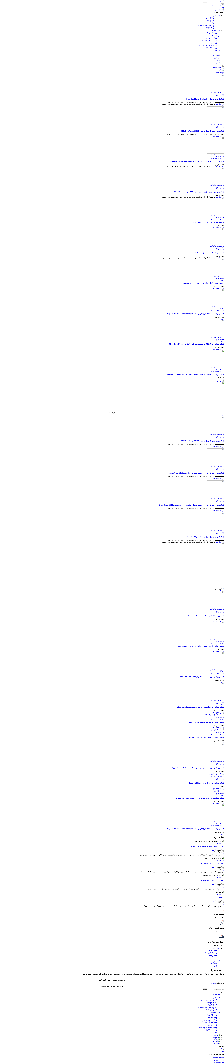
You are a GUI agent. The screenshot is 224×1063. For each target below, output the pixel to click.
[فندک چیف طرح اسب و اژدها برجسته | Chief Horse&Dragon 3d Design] (215, 183)
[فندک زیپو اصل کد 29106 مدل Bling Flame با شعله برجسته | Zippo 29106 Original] (215, 366)
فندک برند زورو (212, 953)
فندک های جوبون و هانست (209, 47)
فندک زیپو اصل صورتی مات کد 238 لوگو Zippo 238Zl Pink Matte (201, 677)
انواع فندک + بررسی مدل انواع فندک (211, 880)
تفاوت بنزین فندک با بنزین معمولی (212, 863)
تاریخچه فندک (219, 897)
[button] (218, 136)
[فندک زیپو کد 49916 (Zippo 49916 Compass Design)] (215, 607)
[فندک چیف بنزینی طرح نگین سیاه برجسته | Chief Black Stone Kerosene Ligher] (215, 153)
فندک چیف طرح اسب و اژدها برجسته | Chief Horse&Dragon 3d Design (199, 192)
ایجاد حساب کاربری (218, 1057)
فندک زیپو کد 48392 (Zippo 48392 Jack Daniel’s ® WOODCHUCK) (200, 798)
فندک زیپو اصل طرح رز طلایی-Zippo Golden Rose (206, 722)
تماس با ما (214, 961)
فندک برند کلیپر (212, 955)
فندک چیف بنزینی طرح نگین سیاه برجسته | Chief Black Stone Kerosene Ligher (196, 161)
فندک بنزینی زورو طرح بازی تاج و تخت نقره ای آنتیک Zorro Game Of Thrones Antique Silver (191, 505)
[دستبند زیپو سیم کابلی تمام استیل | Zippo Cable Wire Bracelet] (215, 275)
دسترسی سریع (216, 948)
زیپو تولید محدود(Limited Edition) (207, 25)
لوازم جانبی (213, 956)
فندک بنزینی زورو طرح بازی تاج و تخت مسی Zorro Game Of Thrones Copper (196, 473)
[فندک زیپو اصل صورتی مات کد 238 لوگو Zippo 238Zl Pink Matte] (215, 668)
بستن (222, 1047)
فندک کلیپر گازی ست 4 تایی (209, 40)
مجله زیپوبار (220, 843)
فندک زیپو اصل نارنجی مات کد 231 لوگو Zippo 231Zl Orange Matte (200, 646)
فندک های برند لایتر (211, 48)
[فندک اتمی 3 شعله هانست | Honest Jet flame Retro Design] (215, 244)
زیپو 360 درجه (213, 23)
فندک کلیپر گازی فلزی (210, 38)
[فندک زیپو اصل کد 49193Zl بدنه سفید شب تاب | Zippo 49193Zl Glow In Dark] (215, 335)
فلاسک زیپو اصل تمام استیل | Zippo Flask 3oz (208, 222)
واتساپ (215, 965)
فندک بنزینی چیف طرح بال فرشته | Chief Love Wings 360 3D (202, 131)
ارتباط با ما (217, 960)
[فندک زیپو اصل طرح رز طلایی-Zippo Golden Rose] (214, 714)
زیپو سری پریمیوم (212, 20)
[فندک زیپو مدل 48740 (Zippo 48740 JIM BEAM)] (217, 729)
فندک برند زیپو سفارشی (210, 951)
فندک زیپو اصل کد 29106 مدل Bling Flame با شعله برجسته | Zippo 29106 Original (195, 374)
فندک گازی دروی (212, 43)
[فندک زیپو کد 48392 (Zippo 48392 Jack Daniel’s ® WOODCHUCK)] (217, 790)
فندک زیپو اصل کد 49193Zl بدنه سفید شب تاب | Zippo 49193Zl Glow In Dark (196, 344)
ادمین (212, 850)
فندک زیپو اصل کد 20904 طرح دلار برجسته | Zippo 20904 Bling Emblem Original (195, 314)
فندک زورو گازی (212, 33)
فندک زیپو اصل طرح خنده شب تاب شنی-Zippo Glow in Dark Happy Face (198, 768)
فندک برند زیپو (213, 950)
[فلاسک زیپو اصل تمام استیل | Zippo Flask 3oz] (215, 214)
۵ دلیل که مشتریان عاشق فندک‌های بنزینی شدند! (207, 846)
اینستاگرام (214, 963)
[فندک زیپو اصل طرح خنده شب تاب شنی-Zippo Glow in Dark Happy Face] (215, 759)
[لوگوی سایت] (221, 1)
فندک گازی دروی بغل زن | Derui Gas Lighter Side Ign (205, 99)
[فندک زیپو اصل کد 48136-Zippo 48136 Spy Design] (216, 774)
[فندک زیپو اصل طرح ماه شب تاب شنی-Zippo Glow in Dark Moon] (215, 698)
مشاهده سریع (220, 94)
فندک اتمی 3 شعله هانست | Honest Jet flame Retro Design (203, 253)
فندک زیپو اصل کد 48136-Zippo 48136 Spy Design (206, 783)
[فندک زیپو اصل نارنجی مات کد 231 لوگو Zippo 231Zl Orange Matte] (215, 638)
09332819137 (212, 983)
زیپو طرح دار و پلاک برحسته (209, 18)
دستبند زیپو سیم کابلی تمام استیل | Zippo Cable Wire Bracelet (202, 283)
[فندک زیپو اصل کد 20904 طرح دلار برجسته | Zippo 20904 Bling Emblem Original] (215, 305)
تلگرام (215, 966)
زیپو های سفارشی (212, 28)
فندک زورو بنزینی (212, 32)
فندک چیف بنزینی (212, 35)
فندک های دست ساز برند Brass (208, 45)
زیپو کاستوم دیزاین (211, 27)
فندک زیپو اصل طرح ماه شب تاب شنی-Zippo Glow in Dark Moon (200, 707)
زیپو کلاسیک (213, 17)
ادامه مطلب (220, 856)
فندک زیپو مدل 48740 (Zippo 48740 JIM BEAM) (206, 737)
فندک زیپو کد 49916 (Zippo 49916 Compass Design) (205, 616)
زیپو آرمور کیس (212, 22)
